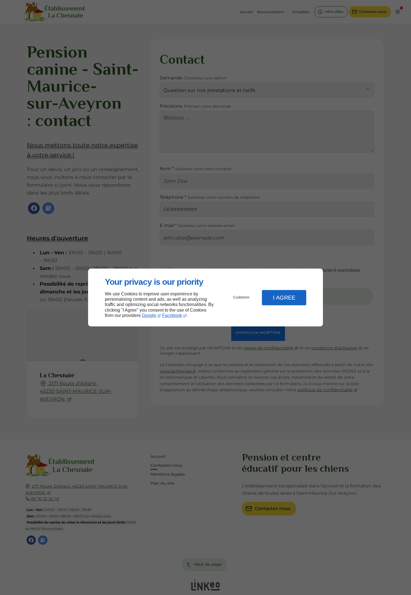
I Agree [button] (284, 298)
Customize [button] (241, 297)
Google (149, 315)
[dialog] (205, 297)
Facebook (172, 315)
